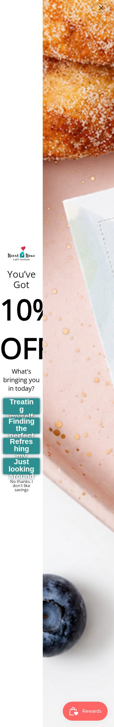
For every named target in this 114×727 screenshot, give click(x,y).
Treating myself (22, 406)
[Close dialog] (101, 8)
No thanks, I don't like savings (21, 483)
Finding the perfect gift (22, 426)
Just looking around (21, 466)
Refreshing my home (21, 446)
